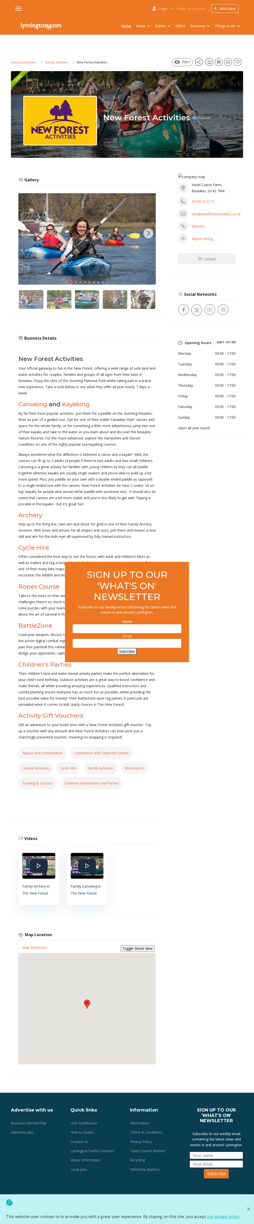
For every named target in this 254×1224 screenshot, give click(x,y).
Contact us (79, 1141)
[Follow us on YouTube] (209, 309)
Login (163, 8)
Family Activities (56, 62)
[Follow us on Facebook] (183, 309)
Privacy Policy (141, 1141)
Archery (30, 515)
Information (139, 1123)
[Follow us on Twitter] (196, 310)
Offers (180, 26)
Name (127, 621)
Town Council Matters (147, 1150)
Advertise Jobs (22, 1132)
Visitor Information (85, 1160)
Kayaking (76, 404)
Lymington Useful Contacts (92, 1150)
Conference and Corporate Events (101, 753)
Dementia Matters (144, 1169)
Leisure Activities (23, 62)
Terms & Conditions (146, 1132)
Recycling (137, 1160)
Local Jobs (78, 1169)
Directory (197, 26)
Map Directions (34, 947)
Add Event (227, 8)
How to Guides (82, 1132)
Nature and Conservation (42, 753)
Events (160, 26)
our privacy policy (223, 1216)
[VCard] (229, 63)
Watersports (135, 768)
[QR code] (219, 63)
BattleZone (35, 625)
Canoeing (32, 404)
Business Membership (28, 1123)
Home (126, 26)
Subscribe (216, 1173)
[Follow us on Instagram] (223, 309)
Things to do (225, 26)
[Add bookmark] (238, 63)
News (140, 26)
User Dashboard (83, 1123)
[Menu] (18, 8)
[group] (87, 238)
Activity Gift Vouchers (50, 715)
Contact (209, 259)
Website (198, 226)
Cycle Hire (33, 547)
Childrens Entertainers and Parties (91, 783)
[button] (148, 233)
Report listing (202, 238)
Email (127, 636)
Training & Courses (37, 783)
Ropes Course (39, 586)
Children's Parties (44, 664)
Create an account (190, 8)
